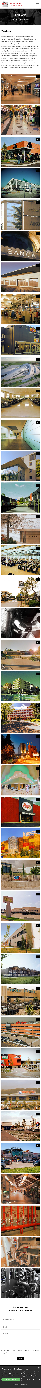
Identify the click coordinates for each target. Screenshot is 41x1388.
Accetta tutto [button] (11, 1379)
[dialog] (20, 1377)
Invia (20, 1358)
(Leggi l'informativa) (7, 1353)
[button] (20, 1384)
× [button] (39, 1368)
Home (16, 19)
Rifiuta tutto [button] (30, 1379)
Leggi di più (34, 1376)
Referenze (25, 19)
